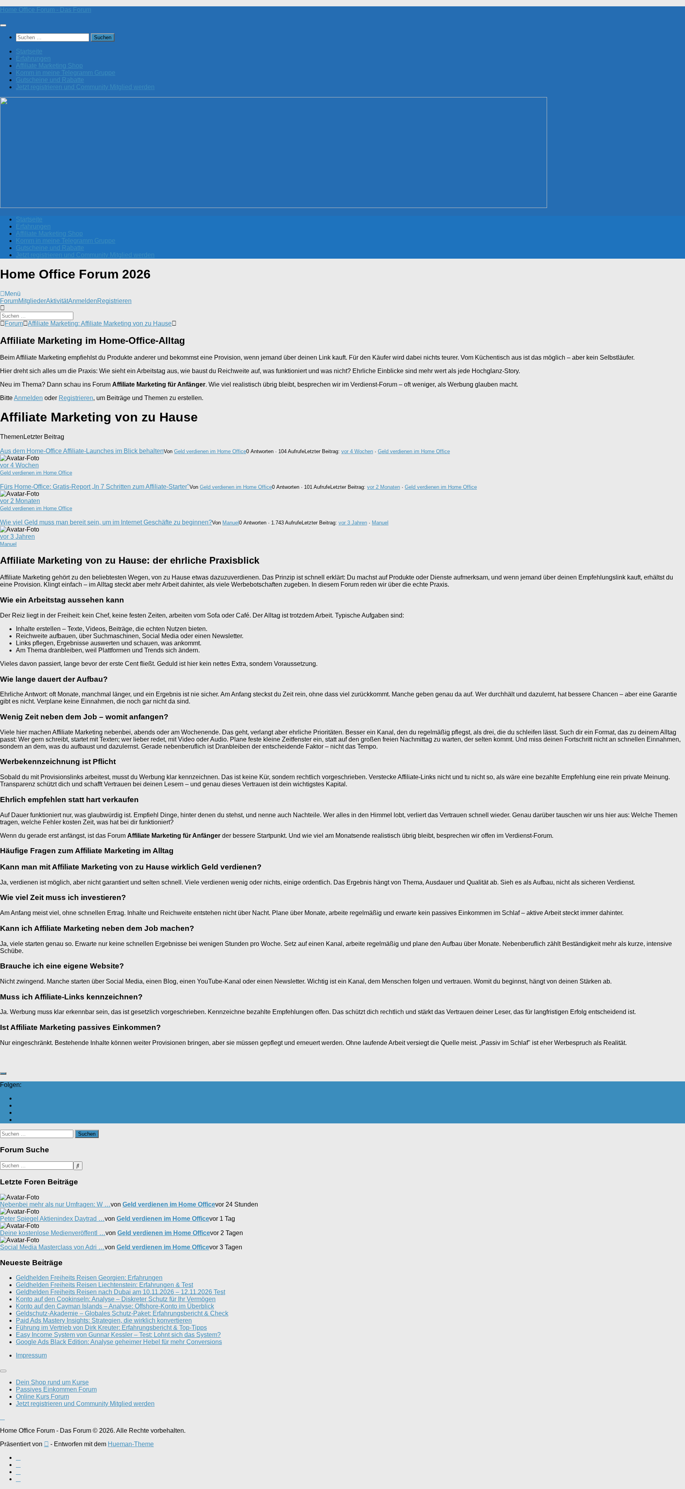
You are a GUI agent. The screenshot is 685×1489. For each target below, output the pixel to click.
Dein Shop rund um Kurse (52, 1382)
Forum (9, 300)
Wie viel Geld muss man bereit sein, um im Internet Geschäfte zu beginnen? (106, 522)
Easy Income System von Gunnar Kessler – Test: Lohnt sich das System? (118, 1334)
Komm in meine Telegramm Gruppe (65, 72)
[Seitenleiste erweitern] (3, 1073)
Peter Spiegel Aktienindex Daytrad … (52, 1218)
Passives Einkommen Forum (56, 1389)
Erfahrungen (33, 58)
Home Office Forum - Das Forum (45, 9)
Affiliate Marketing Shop (49, 65)
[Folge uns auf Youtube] (18, 1098)
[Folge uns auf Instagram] (18, 1112)
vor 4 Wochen (357, 451)
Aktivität (57, 300)
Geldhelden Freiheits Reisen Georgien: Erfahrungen (89, 1277)
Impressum (31, 1355)
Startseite (29, 51)
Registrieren (114, 300)
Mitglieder (32, 300)
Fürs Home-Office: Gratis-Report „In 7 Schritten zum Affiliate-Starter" (94, 486)
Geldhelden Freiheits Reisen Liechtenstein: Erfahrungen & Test (104, 1284)
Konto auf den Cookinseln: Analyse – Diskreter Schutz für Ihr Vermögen (116, 1299)
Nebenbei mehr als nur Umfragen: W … (55, 1204)
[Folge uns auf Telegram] (18, 1119)
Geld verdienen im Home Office (210, 451)
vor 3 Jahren (353, 523)
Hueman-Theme (131, 1444)
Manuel (230, 523)
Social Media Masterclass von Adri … (52, 1247)
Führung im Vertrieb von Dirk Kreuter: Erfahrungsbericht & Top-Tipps (111, 1327)
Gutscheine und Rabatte (50, 79)
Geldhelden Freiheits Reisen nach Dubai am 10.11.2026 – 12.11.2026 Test (120, 1292)
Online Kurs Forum (42, 1396)
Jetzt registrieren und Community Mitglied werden (85, 87)
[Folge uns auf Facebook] (18, 1105)
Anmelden (82, 300)
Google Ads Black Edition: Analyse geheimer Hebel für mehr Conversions (119, 1341)
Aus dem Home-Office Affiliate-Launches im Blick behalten (82, 451)
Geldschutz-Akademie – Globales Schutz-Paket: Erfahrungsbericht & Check (122, 1313)
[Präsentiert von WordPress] (46, 1444)
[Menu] (3, 25)
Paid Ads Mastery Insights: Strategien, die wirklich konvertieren (104, 1320)
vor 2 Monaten (383, 487)
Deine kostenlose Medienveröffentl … (52, 1233)
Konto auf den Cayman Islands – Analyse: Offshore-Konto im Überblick (115, 1306)
